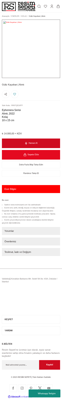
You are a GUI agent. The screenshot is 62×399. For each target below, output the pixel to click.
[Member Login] (52, 6)
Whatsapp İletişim (47, 393)
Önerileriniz (10, 241)
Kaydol (49, 364)
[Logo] (18, 6)
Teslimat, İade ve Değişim (17, 252)
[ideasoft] (14, 396)
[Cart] (58, 6)
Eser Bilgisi (10, 189)
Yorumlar (9, 231)
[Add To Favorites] (14, 94)
